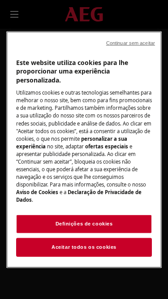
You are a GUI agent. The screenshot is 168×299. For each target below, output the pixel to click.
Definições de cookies (84, 223)
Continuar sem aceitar (130, 42)
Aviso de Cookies (37, 192)
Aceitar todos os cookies (84, 247)
